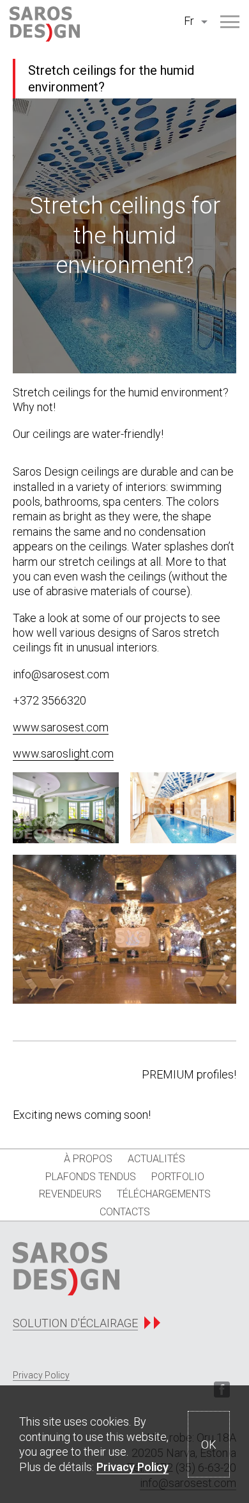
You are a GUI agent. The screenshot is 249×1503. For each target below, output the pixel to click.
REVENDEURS (70, 1194)
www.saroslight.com (63, 753)
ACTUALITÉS (156, 1159)
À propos (88, 1159)
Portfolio (177, 1177)
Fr (189, 20)
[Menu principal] (229, 21)
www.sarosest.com (61, 727)
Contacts (125, 1212)
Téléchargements (164, 1194)
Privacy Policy (132, 1467)
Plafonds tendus (90, 1177)
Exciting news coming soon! (82, 1114)
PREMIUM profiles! (189, 1074)
